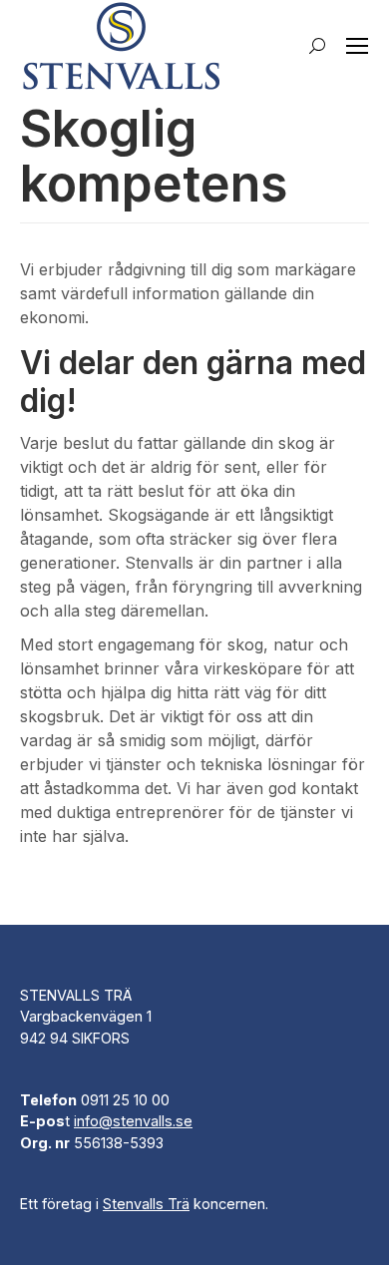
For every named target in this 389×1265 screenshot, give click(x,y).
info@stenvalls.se (133, 1120)
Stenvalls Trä (146, 1203)
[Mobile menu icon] (357, 46)
